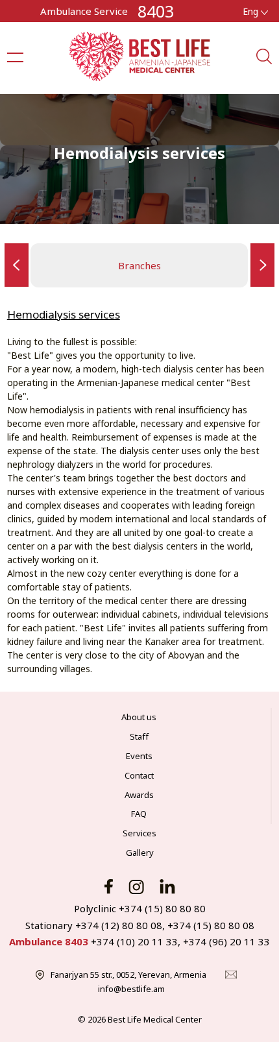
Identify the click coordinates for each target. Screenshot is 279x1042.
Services (139, 833)
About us (138, 717)
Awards (139, 795)
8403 (156, 11)
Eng (252, 11)
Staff (139, 736)
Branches (139, 265)
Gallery (140, 852)
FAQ (139, 813)
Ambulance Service (84, 11)
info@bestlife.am (131, 989)
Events (139, 756)
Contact (139, 775)
